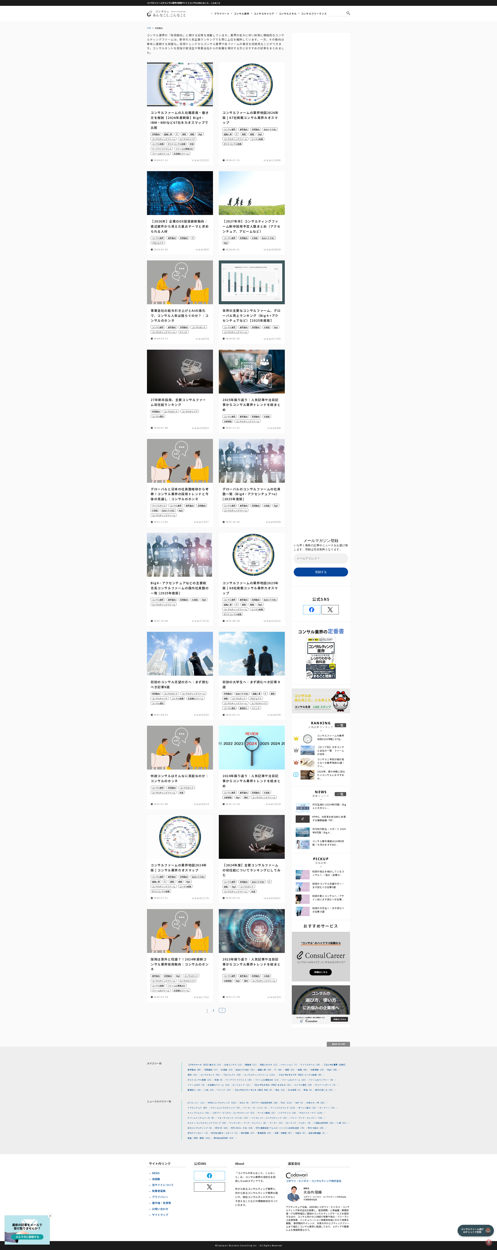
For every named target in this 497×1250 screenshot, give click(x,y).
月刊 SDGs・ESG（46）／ (243, 1127)
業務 (184, 134)
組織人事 (168, 134)
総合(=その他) (270, 129)
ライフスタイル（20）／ (311, 1064)
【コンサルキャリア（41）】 (291, 1074)
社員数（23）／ (228, 1069)
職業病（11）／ (252, 1064)
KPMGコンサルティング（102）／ (224, 1102)
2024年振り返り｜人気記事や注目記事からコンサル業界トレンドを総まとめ (251, 780)
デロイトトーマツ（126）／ (312, 1112)
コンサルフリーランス (314, 13)
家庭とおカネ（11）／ (270, 1064)
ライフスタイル (159, 505)
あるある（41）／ (285, 1084)
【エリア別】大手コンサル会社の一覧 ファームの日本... (330, 750)
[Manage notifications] (489, 1242)
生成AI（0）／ (302, 1132)
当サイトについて (163, 1185)
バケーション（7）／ (290, 1064)
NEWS (156, 1173)
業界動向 (244, 129)
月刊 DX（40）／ (223, 1127)
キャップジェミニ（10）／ (200, 1112)
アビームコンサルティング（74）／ (226, 1107)
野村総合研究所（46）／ (225, 1137)
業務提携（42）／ (266, 1132)
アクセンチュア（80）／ (199, 1107)
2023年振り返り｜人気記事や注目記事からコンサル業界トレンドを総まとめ (251, 964)
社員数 (255, 238)
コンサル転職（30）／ (314, 1074)
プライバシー (160, 1197)
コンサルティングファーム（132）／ (261, 1074)
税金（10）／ (281, 1089)
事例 (246, 797)
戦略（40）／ (304, 1069)
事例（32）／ (194, 1074)
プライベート (221, 13)
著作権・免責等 (161, 1203)
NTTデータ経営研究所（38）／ (266, 1102)
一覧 (340, 725)
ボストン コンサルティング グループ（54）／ (208, 1122)
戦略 (192, 134)
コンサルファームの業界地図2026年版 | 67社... (330, 737)
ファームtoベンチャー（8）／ (323, 1079)
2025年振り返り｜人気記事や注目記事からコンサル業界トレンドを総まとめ (251, 404)
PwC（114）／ (288, 1102)
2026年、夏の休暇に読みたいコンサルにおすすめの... (331, 775)
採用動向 (156, 134)
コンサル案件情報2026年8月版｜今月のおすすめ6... (328, 842)
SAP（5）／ (301, 1102)
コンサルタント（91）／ (211, 1074)
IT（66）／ (280, 1069)
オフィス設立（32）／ (308, 1107)
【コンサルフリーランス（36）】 (249, 1089)
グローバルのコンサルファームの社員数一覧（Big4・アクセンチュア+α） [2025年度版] (251, 494)
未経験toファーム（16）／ (220, 1084)
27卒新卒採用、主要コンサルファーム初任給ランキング (178, 402)
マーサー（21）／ (277, 1122)
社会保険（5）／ (296, 1089)
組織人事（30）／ (266, 1069)
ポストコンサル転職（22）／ (201, 1079)
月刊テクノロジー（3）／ (199, 1132)
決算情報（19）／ (319, 1069)
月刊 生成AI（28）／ (317, 1127)
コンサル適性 (158, 416)
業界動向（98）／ (196, 1069)
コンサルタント (199, 327)
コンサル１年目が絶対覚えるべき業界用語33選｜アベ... (331, 763)
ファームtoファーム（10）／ (295, 1079)
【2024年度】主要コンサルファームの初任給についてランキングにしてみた (251, 870)
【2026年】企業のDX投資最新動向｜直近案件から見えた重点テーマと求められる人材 (180, 226)
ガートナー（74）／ (328, 1107)
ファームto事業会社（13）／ (268, 1079)
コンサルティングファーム (163, 139)
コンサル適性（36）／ (304, 1084)
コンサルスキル (288, 13)
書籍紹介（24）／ (196, 1089)
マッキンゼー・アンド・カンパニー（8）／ (249, 1122)
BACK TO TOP (338, 1044)
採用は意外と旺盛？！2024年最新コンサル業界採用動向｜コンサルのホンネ (180, 964)
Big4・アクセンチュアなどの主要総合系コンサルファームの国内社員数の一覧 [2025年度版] (180, 588)
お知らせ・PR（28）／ (317, 1102)
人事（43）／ (343, 1122)
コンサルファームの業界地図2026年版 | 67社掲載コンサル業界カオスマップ (250, 117)
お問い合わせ (160, 1209)
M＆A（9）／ (246, 1102)
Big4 (200, 134)
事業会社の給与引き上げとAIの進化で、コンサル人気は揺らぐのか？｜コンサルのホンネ (180, 315)
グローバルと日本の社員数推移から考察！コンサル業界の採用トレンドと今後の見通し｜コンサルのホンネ (180, 494)
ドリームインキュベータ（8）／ (202, 1117)
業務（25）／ (291, 1069)
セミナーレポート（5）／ (327, 1084)
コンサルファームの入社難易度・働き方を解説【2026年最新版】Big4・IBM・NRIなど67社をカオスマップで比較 (180, 120)
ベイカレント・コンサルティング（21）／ (270, 1117)
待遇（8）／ (220, 1079)
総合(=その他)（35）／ (247, 1069)
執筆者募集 (159, 1191)
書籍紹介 (244, 708)
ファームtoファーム (160, 153)
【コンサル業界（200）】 (335, 1064)
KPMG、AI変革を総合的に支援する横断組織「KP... (329, 818)
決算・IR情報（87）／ (285, 1132)
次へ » (222, 1010)
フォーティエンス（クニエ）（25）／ (234, 1117)
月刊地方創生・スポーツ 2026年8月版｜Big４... (329, 830)
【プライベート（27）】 (198, 1064)
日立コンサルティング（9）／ (201, 1127)
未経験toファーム (181, 153)
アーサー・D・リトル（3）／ (256, 1107)
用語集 (156, 1179)
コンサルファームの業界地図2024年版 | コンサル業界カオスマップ (179, 867)
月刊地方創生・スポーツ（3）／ (226, 1132)
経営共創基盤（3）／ (318, 1132)
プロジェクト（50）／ (233, 1074)
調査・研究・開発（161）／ (201, 1137)
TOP (149, 28)
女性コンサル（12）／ (234, 1064)
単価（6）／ (309, 1089)
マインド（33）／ (225, 1089)
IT (177, 134)
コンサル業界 (241, 13)
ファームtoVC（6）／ (198, 1084)
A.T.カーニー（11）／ (198, 1102)
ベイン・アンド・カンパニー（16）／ (308, 1117)
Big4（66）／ (333, 1069)
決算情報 (228, 421)
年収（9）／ (269, 1089)
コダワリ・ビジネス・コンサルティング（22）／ (235, 1112)
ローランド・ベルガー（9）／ (300, 1122)
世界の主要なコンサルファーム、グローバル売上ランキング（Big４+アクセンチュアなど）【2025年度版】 (251, 315)
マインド (183, 332)
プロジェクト (158, 242)
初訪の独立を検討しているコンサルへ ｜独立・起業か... (328, 873)
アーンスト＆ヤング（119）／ (284, 1107)
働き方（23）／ (216, 1064)
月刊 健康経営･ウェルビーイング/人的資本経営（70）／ (282, 1127)
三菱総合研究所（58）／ (325, 1122)
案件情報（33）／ (249, 1132)
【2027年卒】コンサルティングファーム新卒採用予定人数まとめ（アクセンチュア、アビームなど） (251, 226)
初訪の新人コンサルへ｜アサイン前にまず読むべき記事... (328, 897)
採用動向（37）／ (212, 1069)
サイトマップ (160, 1215)
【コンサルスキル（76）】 (266, 1084)
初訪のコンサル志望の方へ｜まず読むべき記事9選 (328, 885)
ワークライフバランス (161, 148)
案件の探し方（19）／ (325, 1089)
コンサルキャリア (264, 13)
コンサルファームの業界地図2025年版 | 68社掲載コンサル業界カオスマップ (250, 588)
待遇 (192, 143)
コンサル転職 (158, 143)
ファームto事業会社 (184, 148)
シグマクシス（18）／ (289, 1112)
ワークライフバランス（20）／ (240, 1079)
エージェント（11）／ (243, 1084)
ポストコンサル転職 (176, 143)
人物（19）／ (210, 1089)
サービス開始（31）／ (268, 1112)
